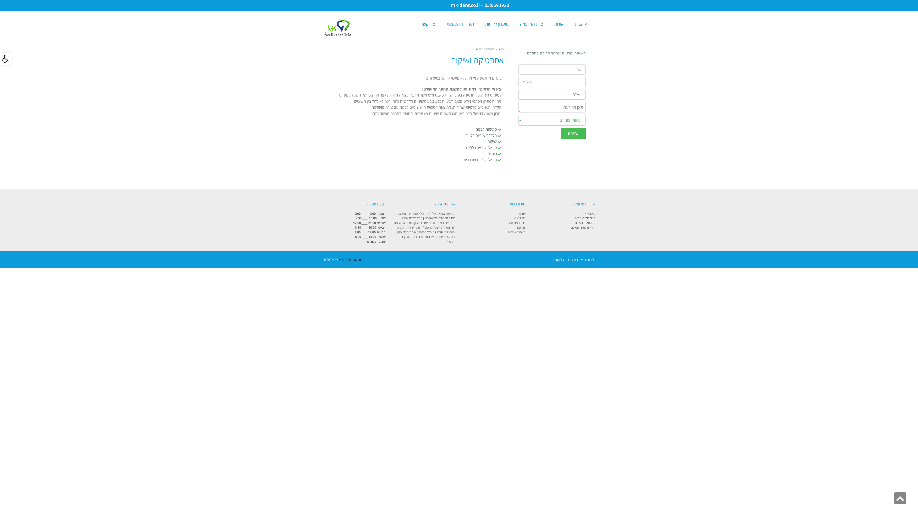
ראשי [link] (501, 49)
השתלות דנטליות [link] (585, 218)
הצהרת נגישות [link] (516, 232)
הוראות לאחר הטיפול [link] (583, 227)
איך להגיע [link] (519, 218)
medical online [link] (351, 260)
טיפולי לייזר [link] (588, 213)
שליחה (573, 133)
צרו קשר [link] (520, 227)
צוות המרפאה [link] (517, 223)
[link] (6, 59)
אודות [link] (522, 213)
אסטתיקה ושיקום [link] (585, 223)
